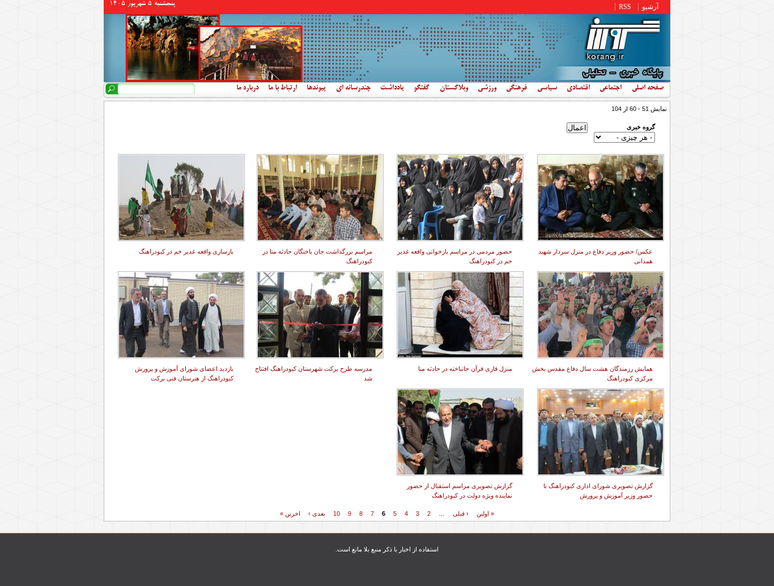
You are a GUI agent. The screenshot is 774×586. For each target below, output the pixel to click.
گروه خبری (641, 126)
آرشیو (650, 7)
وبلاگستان (454, 88)
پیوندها (316, 88)
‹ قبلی (461, 513)
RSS (625, 7)
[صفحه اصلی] (387, 79)
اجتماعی (610, 88)
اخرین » (290, 513)
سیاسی (547, 88)
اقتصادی (578, 88)
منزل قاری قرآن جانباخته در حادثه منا (465, 368)
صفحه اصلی (648, 88)
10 (336, 513)
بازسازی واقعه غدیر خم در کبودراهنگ (186, 251)
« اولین (485, 513)
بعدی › (316, 513)
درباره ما (247, 88)
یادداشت (392, 88)
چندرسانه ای (353, 88)
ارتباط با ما (282, 88)
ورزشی (487, 88)
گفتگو (421, 88)
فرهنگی (516, 88)
